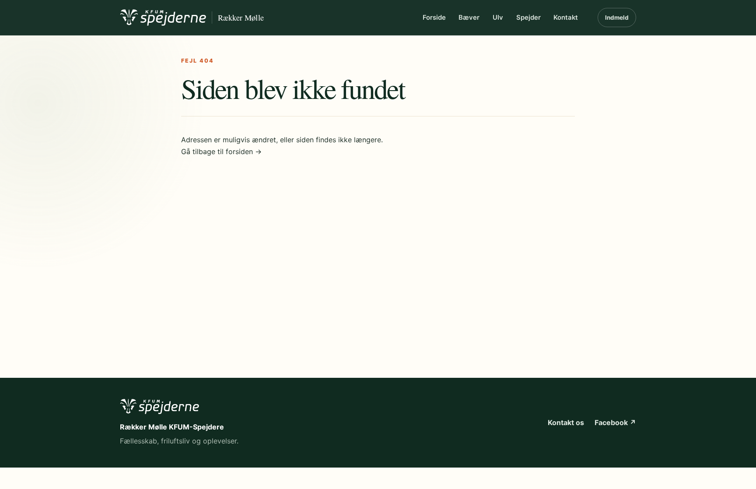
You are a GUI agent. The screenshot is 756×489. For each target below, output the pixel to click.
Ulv (498, 17)
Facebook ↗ (615, 422)
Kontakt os (566, 422)
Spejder (528, 17)
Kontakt (565, 17)
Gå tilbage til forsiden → (221, 151)
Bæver (469, 17)
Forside (434, 17)
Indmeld (617, 17)
